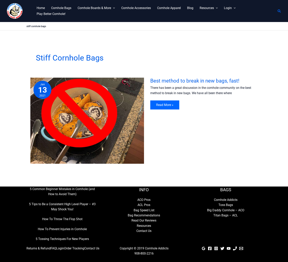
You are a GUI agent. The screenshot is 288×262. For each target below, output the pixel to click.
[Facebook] (210, 248)
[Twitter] (222, 248)
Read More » (164, 106)
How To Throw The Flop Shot (62, 219)
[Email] (241, 248)
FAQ (53, 248)
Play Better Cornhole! (51, 14)
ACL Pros (144, 205)
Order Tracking (74, 248)
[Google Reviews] (204, 248)
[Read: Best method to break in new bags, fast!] (87, 120)
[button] (113, 8)
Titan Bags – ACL (225, 215)
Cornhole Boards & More (94, 8)
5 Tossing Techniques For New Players (62, 239)
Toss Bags (225, 205)
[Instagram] (216, 248)
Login (228, 8)
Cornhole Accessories (136, 8)
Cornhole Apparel (169, 8)
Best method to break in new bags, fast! (194, 81)
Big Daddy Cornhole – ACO (225, 210)
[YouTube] (229, 248)
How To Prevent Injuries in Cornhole (62, 229)
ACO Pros (143, 200)
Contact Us (143, 231)
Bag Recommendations (144, 215)
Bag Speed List (144, 210)
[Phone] (235, 248)
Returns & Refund (38, 248)
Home (41, 8)
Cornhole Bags (61, 8)
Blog (190, 8)
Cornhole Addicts (225, 200)
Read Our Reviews (143, 220)
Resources (207, 8)
